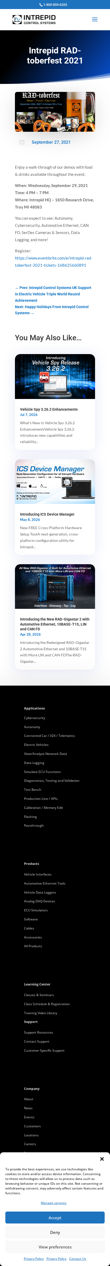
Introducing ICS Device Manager (47, 514)
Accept (55, 1217)
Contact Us (77, 1258)
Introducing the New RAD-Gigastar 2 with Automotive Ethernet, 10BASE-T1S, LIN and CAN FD (54, 624)
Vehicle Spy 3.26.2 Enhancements (49, 409)
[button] (102, 1159)
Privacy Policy (34, 1258)
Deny (55, 1232)
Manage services (53, 1203)
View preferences (55, 1247)
